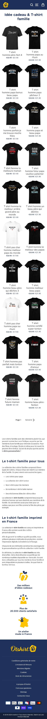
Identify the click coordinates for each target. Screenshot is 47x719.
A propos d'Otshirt (23, 684)
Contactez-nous (23, 696)
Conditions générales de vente (23, 661)
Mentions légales (23, 669)
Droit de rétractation (24, 676)
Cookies (23, 672)
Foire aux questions (23, 688)
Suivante (30, 420)
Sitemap (23, 692)
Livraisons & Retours (23, 665)
